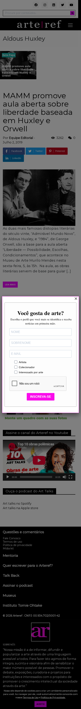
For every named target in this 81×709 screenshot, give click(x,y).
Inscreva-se (40, 396)
